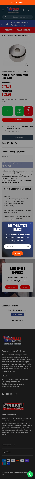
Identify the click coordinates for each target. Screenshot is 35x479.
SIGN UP (17, 253)
